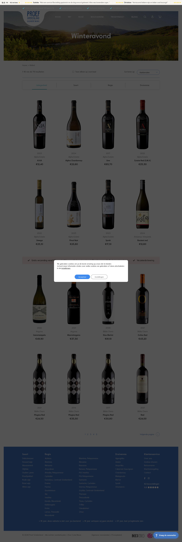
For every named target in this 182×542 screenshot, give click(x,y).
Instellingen (99, 277)
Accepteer (82, 277)
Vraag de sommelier (167, 535)
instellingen (65, 268)
